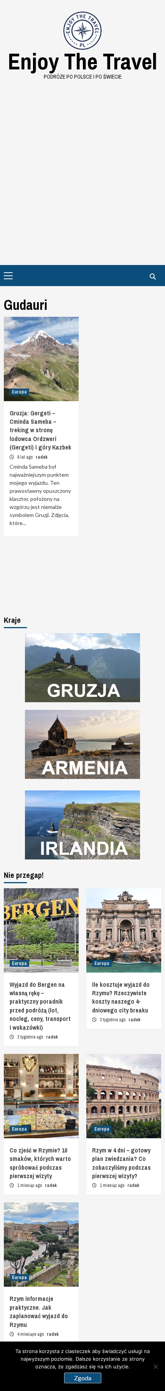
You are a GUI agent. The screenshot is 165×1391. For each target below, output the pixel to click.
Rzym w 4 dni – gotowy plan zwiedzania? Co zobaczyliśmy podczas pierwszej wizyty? (121, 1163)
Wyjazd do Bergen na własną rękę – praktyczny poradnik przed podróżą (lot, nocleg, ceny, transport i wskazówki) (40, 1006)
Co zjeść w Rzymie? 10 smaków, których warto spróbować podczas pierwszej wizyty (40, 1163)
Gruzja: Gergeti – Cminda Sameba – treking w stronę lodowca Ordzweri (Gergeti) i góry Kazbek (40, 430)
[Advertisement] (82, 167)
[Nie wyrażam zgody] (155, 1366)
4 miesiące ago (31, 1334)
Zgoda (82, 1377)
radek (42, 457)
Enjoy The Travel (82, 61)
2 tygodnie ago (30, 1037)
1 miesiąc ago (30, 1185)
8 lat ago (25, 457)
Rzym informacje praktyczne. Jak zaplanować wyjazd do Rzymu (39, 1311)
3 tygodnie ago (113, 1020)
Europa (19, 392)
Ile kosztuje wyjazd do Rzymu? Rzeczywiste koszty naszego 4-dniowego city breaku (121, 997)
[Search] (152, 276)
